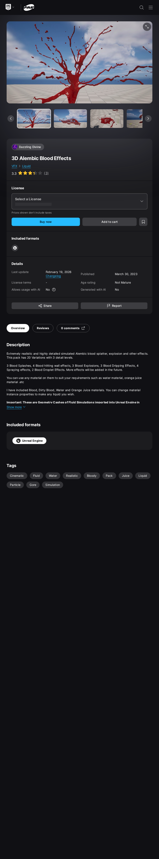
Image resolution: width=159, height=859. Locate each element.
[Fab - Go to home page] (29, 7)
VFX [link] (14, 166)
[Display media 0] (34, 118)
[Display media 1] (70, 118)
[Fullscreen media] (147, 27)
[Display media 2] (106, 118)
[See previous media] (10, 118)
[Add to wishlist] (143, 222)
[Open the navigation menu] (150, 7)
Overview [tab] (18, 328)
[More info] (54, 289)
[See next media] (148, 118)
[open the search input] (141, 7)
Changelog (53, 276)
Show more (14, 407)
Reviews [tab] (43, 328)
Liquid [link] (26, 166)
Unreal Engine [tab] (32, 440)
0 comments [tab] (70, 328)
